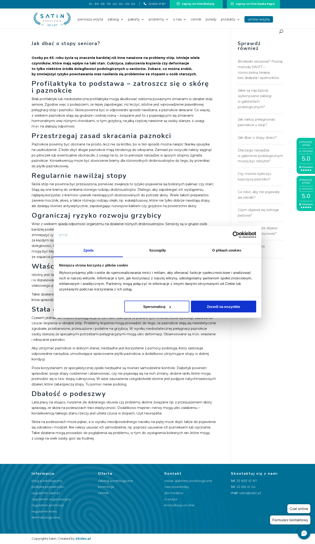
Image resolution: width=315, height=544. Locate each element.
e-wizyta (170, 499)
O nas (177, 19)
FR (109, 4)
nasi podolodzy (176, 487)
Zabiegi (113, 19)
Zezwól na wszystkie (223, 307)
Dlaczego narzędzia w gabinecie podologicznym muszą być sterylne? (260, 155)
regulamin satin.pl (46, 493)
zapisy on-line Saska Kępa (255, 4)
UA (115, 4)
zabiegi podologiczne (115, 481)
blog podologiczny (47, 481)
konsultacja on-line (179, 505)
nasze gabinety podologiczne (188, 481)
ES (133, 4)
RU (121, 4)
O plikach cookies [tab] (226, 250)
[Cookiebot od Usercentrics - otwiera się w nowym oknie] (236, 234)
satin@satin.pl (250, 493)
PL (91, 4)
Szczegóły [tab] (157, 250)
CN (127, 4)
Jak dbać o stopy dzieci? (257, 138)
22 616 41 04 (246, 487)
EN (97, 4)
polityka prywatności (48, 487)
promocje (106, 487)
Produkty (228, 19)
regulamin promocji (48, 505)
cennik (103, 493)
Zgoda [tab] (88, 250)
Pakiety (134, 19)
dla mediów (173, 493)
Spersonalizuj (154, 307)
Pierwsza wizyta (90, 19)
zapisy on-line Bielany (197, 4)
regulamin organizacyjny (51, 499)
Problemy (156, 19)
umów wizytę (259, 19)
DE (103, 4)
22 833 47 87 (157, 4)
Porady (211, 19)
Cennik (196, 19)
